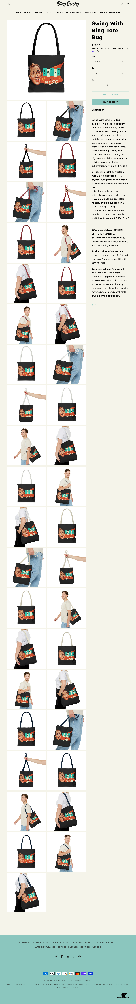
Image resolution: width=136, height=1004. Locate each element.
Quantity (96, 80)
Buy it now (110, 102)
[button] (9, 4)
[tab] (98, 110)
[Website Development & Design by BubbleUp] (123, 998)
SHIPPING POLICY (82, 942)
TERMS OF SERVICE (105, 942)
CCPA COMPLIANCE (68, 947)
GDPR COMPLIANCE (90, 947)
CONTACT (24, 942)
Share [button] (97, 305)
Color (94, 68)
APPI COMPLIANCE (45, 947)
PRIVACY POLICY (41, 942)
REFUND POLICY (61, 942)
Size (93, 56)
